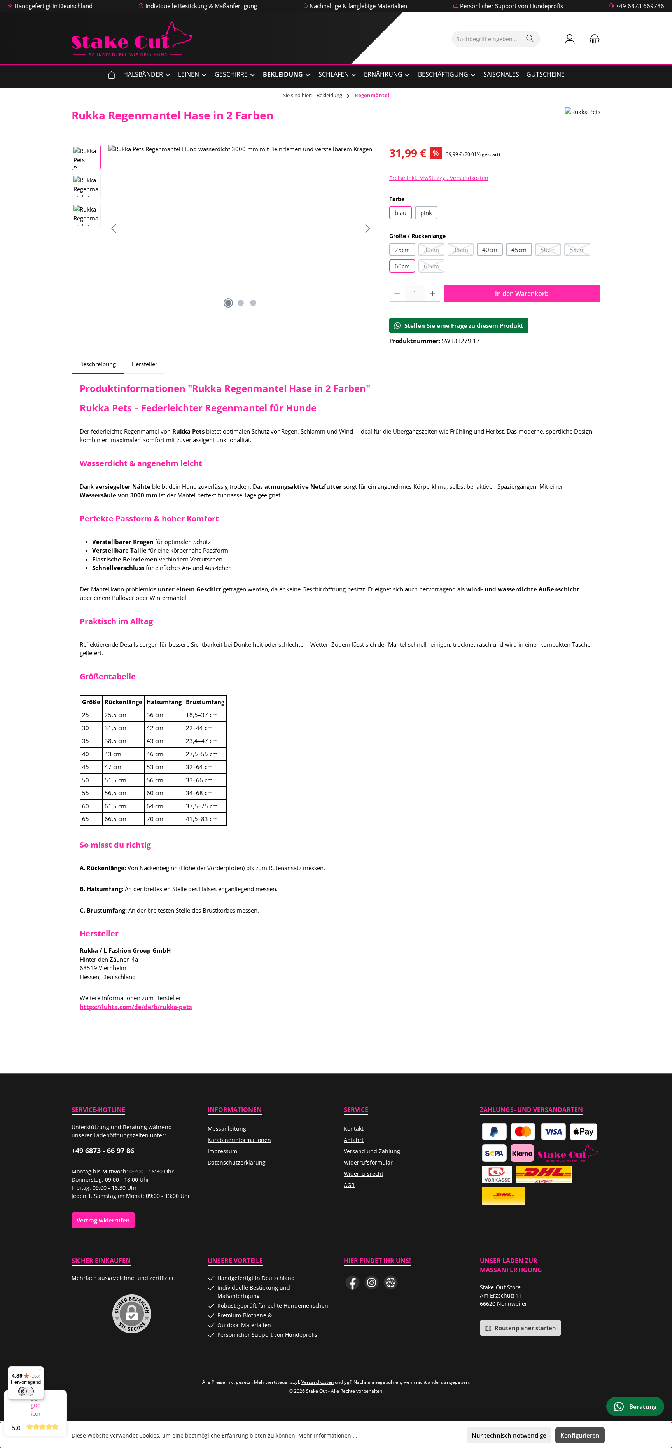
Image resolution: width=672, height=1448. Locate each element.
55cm (580, 251)
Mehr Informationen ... (327, 1435)
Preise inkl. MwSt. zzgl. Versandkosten (438, 178)
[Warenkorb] (592, 39)
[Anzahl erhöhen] (433, 293)
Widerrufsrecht (363, 1173)
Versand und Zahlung (372, 1151)
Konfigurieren (580, 1435)
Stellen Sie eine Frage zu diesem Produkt (463, 325)
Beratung (642, 1406)
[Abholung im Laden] (568, 1153)
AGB (349, 1185)
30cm (434, 251)
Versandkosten (317, 1382)
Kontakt (354, 1128)
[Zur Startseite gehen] (132, 38)
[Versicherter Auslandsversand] (544, 1174)
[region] (223, 228)
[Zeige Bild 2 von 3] (241, 303)
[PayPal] (494, 1131)
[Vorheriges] (114, 228)
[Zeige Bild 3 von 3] (253, 303)
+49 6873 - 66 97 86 (103, 1150)
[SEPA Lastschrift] (494, 1153)
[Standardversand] (503, 1196)
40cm (489, 250)
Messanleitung (227, 1128)
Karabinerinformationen (239, 1140)
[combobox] (487, 39)
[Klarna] (522, 1153)
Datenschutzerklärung (237, 1162)
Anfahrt (354, 1140)
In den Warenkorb (522, 293)
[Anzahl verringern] (397, 293)
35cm (463, 251)
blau (400, 213)
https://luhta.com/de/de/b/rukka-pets (136, 1007)
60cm (402, 266)
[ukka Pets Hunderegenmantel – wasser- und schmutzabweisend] (240, 228)
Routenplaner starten (524, 1328)
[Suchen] (530, 39)
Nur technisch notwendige (509, 1435)
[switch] (26, 1391)
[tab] (98, 364)
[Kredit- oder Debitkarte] (538, 1131)
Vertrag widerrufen (103, 1220)
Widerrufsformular (368, 1162)
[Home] (112, 74)
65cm (434, 267)
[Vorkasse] (497, 1174)
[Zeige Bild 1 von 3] (228, 303)
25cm (402, 250)
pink (426, 213)
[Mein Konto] (569, 39)
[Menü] (39, 1371)
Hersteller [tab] (144, 364)
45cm (519, 250)
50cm (551, 251)
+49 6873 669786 (640, 6)
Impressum (222, 1151)
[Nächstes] (367, 228)
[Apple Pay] (583, 1131)
